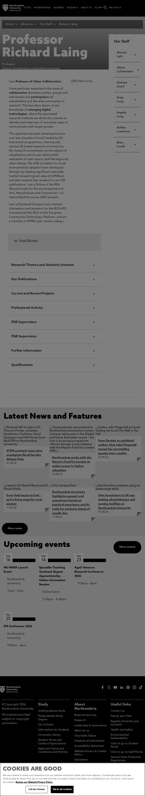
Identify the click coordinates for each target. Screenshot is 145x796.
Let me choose (37, 789)
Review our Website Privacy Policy (34, 782)
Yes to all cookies (62, 789)
